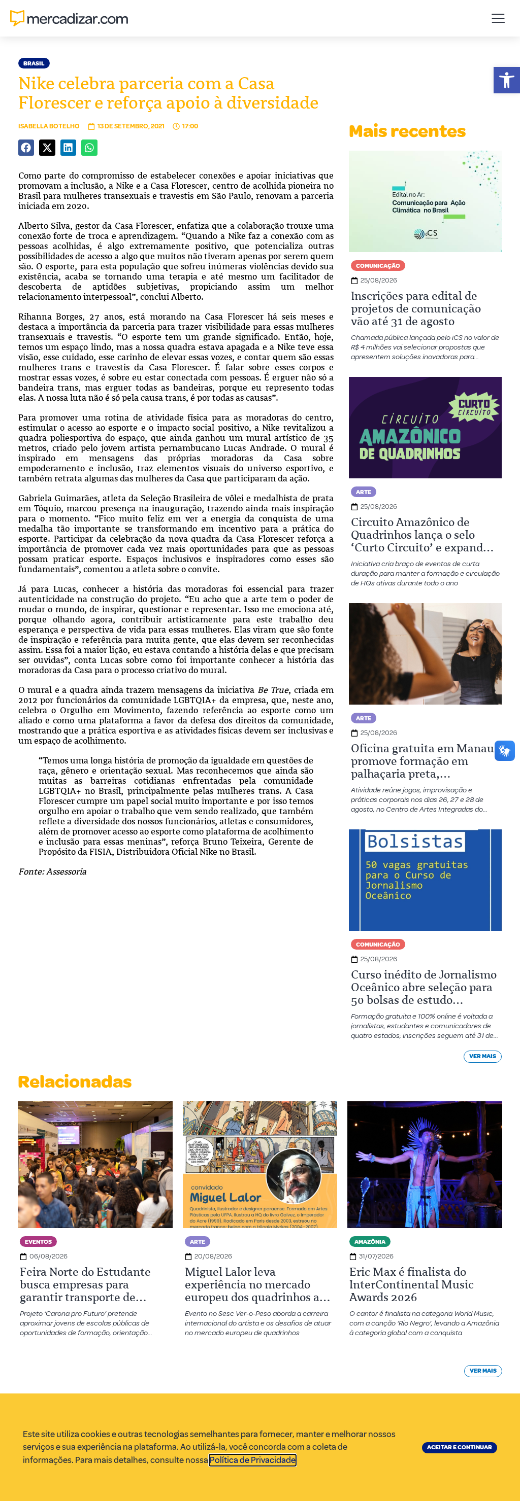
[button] (507, 80)
